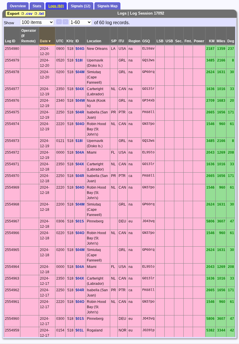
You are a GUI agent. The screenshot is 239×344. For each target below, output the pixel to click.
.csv (29, 13)
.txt (41, 13)
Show (9, 22)
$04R (79, 112)
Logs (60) (56, 6)
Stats (37, 6)
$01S (79, 221)
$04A (79, 152)
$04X (79, 89)
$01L (79, 330)
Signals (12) (80, 6)
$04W (80, 101)
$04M (80, 72)
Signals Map (107, 6)
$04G (79, 49)
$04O (79, 124)
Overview (18, 6)
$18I (78, 60)
